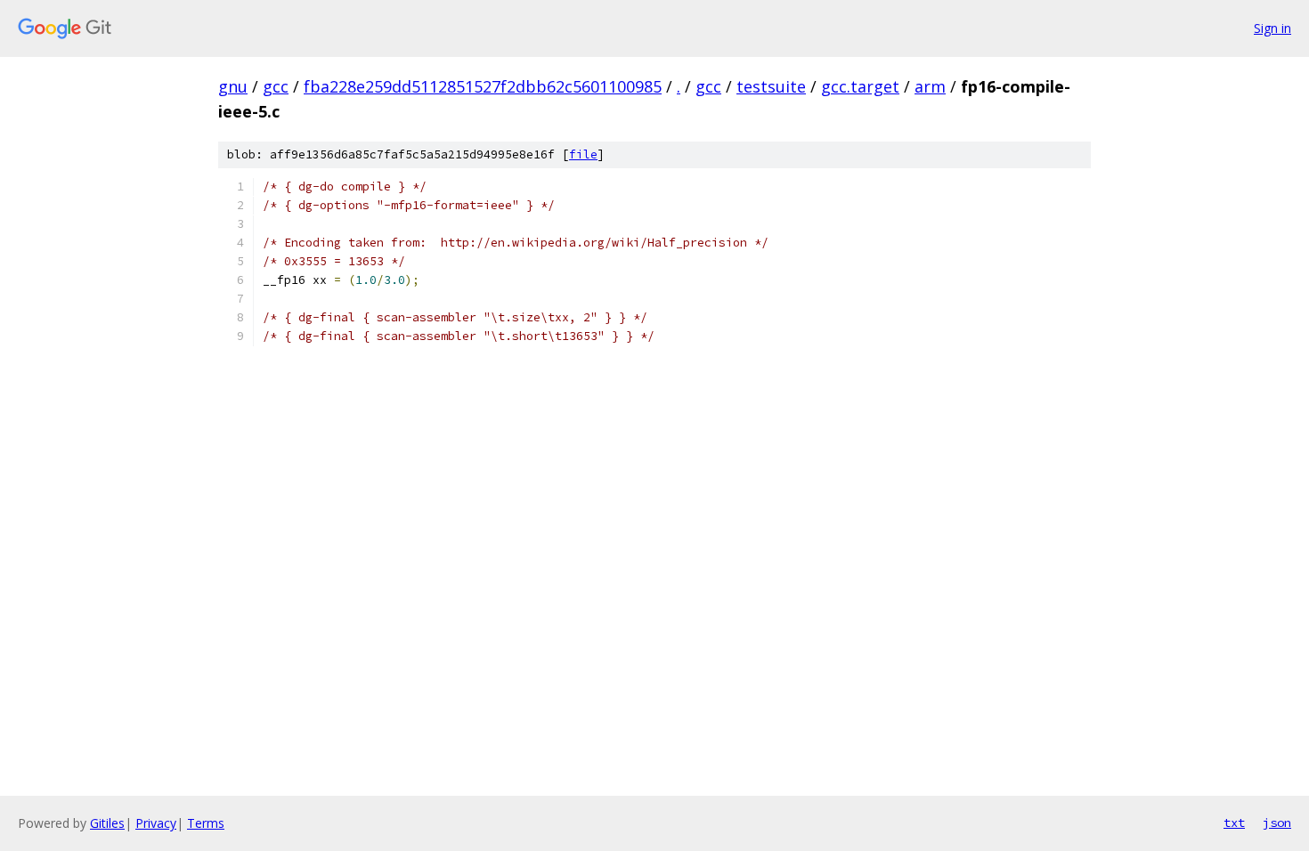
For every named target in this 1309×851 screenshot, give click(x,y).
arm (930, 86)
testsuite (771, 86)
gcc (276, 86)
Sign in (1272, 28)
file (583, 154)
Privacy (155, 823)
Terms (205, 823)
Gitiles (107, 823)
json (1277, 823)
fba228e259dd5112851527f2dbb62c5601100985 (483, 86)
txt (1234, 823)
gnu (233, 86)
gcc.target (860, 86)
